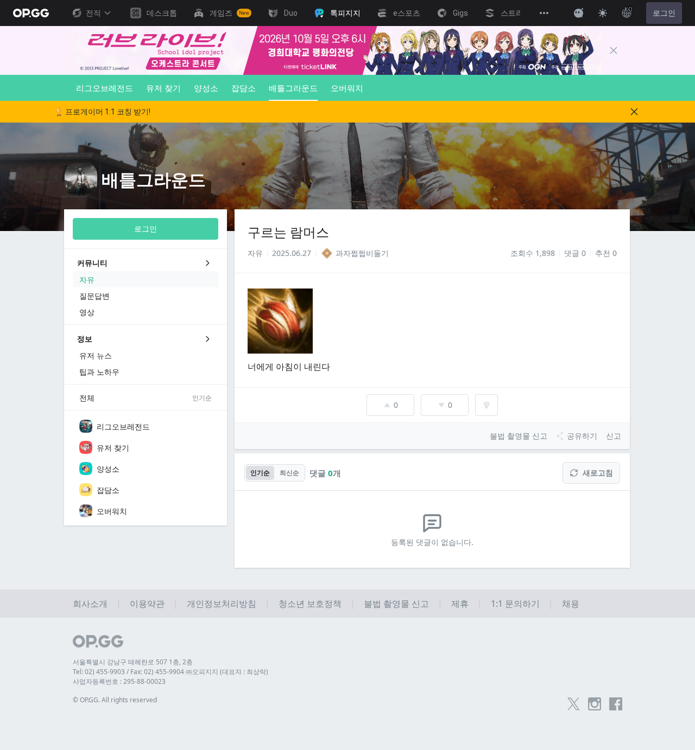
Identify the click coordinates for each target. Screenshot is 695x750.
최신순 (289, 472)
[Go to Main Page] (31, 13)
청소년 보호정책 (310, 604)
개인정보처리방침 (221, 604)
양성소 (206, 87)
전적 (93, 13)
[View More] (544, 13)
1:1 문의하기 (515, 604)
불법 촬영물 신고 (396, 604)
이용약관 (147, 604)
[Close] (613, 50)
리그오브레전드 (104, 87)
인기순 (260, 472)
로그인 (664, 13)
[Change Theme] (603, 13)
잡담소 (243, 87)
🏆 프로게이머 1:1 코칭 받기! (102, 111)
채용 (570, 603)
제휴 (460, 603)
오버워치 (347, 87)
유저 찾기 (163, 87)
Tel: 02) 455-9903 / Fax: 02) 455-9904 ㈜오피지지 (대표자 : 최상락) (170, 671)
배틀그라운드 (293, 87)
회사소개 (90, 603)
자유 (255, 253)
